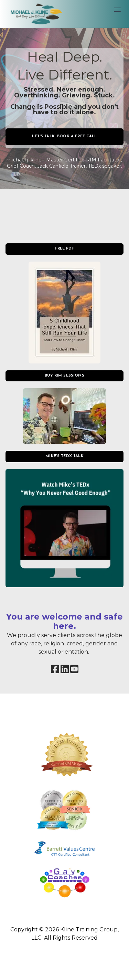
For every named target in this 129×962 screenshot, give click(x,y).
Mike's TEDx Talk (64, 456)
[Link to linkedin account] (65, 669)
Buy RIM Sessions (64, 376)
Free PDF (64, 249)
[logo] (35, 14)
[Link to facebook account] (55, 669)
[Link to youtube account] (74, 669)
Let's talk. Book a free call (64, 136)
